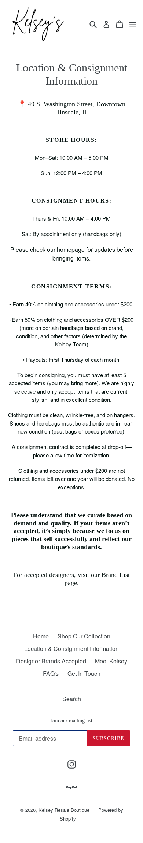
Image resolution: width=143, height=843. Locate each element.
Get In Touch (83, 673)
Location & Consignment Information (71, 648)
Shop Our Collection (84, 636)
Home (41, 636)
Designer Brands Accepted (51, 661)
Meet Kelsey (111, 661)
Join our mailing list (71, 721)
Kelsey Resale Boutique (63, 809)
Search (71, 699)
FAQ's (51, 673)
